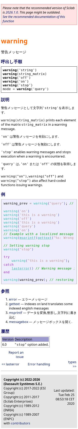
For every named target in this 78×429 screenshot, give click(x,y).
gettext (45, 238)
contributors (20, 423)
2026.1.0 (12, 12)
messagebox (18, 322)
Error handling (39, 364)
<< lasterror (10, 364)
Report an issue (16, 354)
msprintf (28, 238)
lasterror (21, 268)
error (13, 299)
